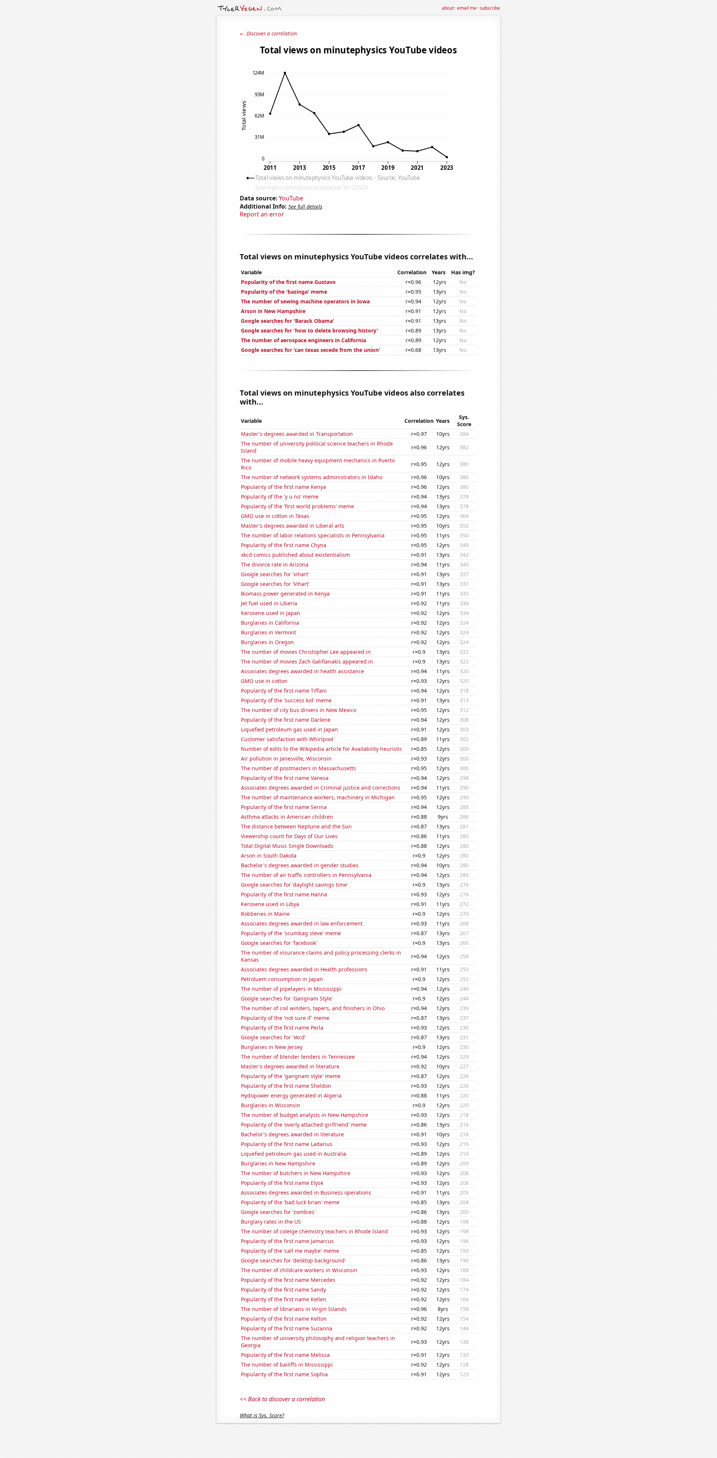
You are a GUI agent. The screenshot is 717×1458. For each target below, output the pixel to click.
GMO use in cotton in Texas (275, 515)
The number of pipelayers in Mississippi (291, 988)
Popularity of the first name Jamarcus (287, 1241)
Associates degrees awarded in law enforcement (302, 923)
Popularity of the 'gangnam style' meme (291, 1076)
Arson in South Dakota (269, 855)
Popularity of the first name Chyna (283, 545)
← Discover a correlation (268, 33)
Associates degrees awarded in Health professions (304, 969)
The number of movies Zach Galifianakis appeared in (307, 661)
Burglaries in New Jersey (271, 1046)
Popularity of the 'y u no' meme (280, 496)
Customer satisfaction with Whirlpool (287, 739)
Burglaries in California (270, 622)
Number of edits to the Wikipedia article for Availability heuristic (321, 748)
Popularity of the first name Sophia (284, 1374)
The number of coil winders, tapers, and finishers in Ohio (313, 1008)
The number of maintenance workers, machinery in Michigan (318, 797)
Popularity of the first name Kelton (284, 1318)
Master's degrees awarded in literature (290, 1066)
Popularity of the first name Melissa (285, 1354)
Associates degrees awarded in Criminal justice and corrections (320, 787)
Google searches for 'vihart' (275, 574)
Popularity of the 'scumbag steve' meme (291, 933)
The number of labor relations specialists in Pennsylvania (313, 535)
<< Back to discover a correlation (282, 1399)
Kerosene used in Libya (270, 904)
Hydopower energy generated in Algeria (291, 1095)
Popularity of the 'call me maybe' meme (290, 1250)
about (448, 8)
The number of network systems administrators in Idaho (311, 477)
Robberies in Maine (265, 913)
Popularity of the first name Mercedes (288, 1279)
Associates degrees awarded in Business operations (306, 1192)
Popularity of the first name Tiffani (284, 690)
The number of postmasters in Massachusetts (298, 768)
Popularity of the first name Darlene (285, 719)
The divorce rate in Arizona (274, 564)
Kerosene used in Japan (270, 612)
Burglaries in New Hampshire (278, 1163)
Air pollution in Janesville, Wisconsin (286, 758)
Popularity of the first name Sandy (283, 1289)
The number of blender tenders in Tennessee (298, 1056)
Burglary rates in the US (271, 1221)
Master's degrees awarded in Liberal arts (292, 525)
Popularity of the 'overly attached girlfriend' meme (304, 1124)
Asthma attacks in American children (287, 816)
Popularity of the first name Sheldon (286, 1085)
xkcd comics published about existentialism (295, 554)
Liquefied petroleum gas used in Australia (293, 1153)
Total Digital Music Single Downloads (287, 845)
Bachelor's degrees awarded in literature (292, 1134)
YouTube (291, 198)
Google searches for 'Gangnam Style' (287, 998)
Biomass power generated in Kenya (285, 593)
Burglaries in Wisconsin (270, 1105)
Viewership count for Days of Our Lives (289, 836)
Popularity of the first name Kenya (283, 486)
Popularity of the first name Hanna (284, 894)
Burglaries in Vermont (268, 632)
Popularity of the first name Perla (282, 1027)
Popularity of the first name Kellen (283, 1299)
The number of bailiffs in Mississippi (287, 1364)
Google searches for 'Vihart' (275, 583)
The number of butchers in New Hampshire (295, 1173)
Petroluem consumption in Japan (282, 979)
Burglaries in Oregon (267, 642)
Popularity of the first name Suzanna (286, 1328)
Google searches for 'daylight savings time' (294, 884)
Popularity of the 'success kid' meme (286, 700)
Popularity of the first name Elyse (282, 1182)
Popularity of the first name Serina (284, 807)
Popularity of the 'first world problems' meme (297, 506)
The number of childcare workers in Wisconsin (299, 1270)
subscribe (490, 8)
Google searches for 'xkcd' (273, 1037)
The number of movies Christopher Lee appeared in (306, 651)
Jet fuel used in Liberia (269, 603)
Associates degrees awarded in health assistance (302, 671)
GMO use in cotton (264, 680)
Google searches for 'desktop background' (293, 1260)
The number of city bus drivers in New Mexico (298, 710)
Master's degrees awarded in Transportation (297, 433)
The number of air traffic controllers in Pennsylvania (306, 874)
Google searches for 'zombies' (278, 1211)
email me (467, 8)
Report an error (262, 214)
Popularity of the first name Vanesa (285, 777)
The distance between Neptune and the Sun (296, 826)
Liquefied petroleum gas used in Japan (289, 729)
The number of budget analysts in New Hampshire (304, 1114)
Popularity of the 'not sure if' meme (285, 1017)
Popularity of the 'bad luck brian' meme (290, 1202)
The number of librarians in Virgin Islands (294, 1308)
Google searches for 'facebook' (279, 942)
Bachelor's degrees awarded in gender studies (299, 865)
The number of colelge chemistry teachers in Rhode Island (314, 1231)
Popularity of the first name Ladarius (286, 1144)
